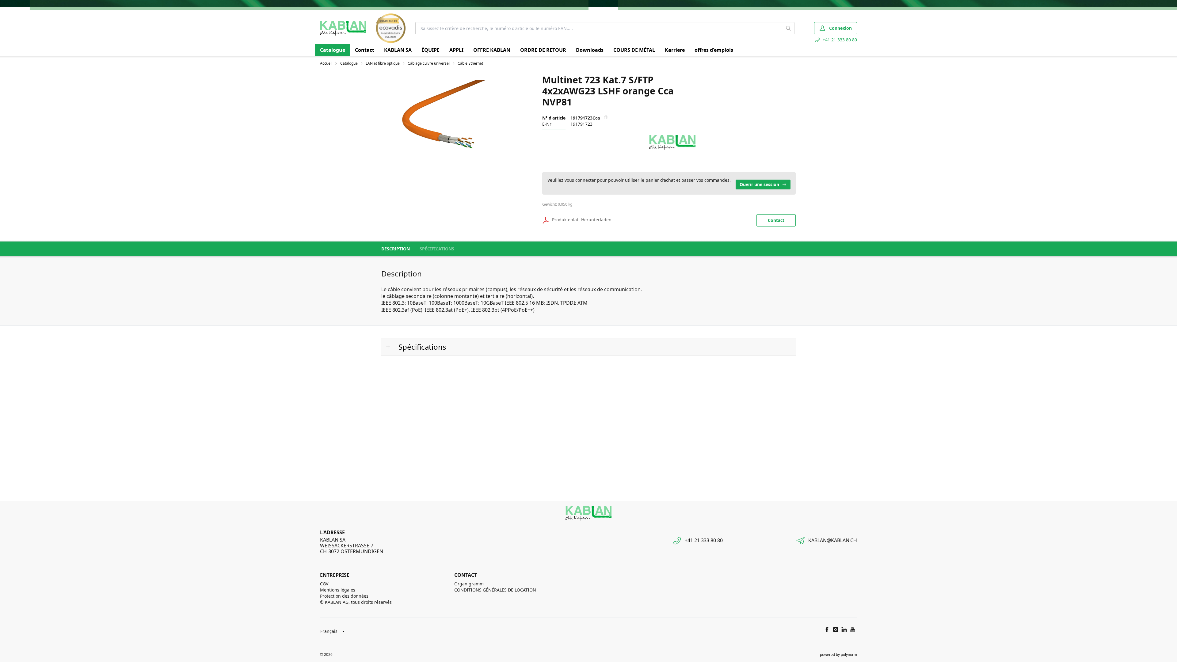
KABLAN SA (398, 50)
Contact (364, 50)
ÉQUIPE (430, 50)
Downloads (590, 50)
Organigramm (469, 584)
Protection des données (344, 596)
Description (395, 249)
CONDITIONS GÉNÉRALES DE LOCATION (495, 590)
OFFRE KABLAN (491, 50)
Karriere (675, 50)
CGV (324, 584)
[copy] (605, 117)
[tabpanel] (441, 119)
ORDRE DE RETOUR (543, 50)
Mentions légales (337, 590)
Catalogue (332, 50)
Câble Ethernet (470, 63)
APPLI (456, 50)
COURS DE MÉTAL (634, 50)
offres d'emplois (714, 50)
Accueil (326, 63)
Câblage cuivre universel (429, 63)
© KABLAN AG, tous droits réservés (356, 602)
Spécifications (437, 249)
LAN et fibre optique (383, 63)
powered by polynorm (838, 654)
